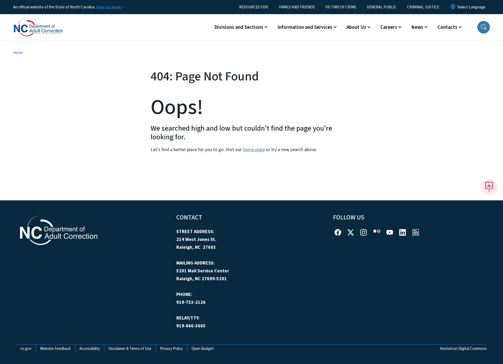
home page (254, 149)
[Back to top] (489, 187)
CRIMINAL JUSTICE (423, 7)
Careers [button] (388, 27)
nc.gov (25, 348)
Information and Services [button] (304, 27)
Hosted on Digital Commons (463, 348)
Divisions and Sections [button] (238, 27)
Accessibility (89, 348)
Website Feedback (55, 348)
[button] (483, 27)
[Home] (46, 21)
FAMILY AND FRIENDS (297, 7)
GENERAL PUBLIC (382, 7)
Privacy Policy (171, 348)
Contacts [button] (447, 27)
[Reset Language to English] (453, 7)
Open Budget (203, 348)
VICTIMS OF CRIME (340, 7)
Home (18, 53)
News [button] (417, 27)
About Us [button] (356, 27)
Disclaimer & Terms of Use (129, 348)
